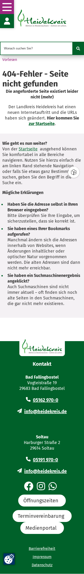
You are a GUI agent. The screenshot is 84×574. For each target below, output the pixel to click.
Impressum (42, 557)
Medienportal (40, 528)
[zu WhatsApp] (53, 486)
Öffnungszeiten (40, 500)
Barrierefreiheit (42, 548)
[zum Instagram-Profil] (41, 486)
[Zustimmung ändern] (9, 559)
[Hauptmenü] (7, 7)
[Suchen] (78, 48)
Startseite (28, 149)
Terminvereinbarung (41, 516)
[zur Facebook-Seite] (28, 486)
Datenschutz (42, 565)
